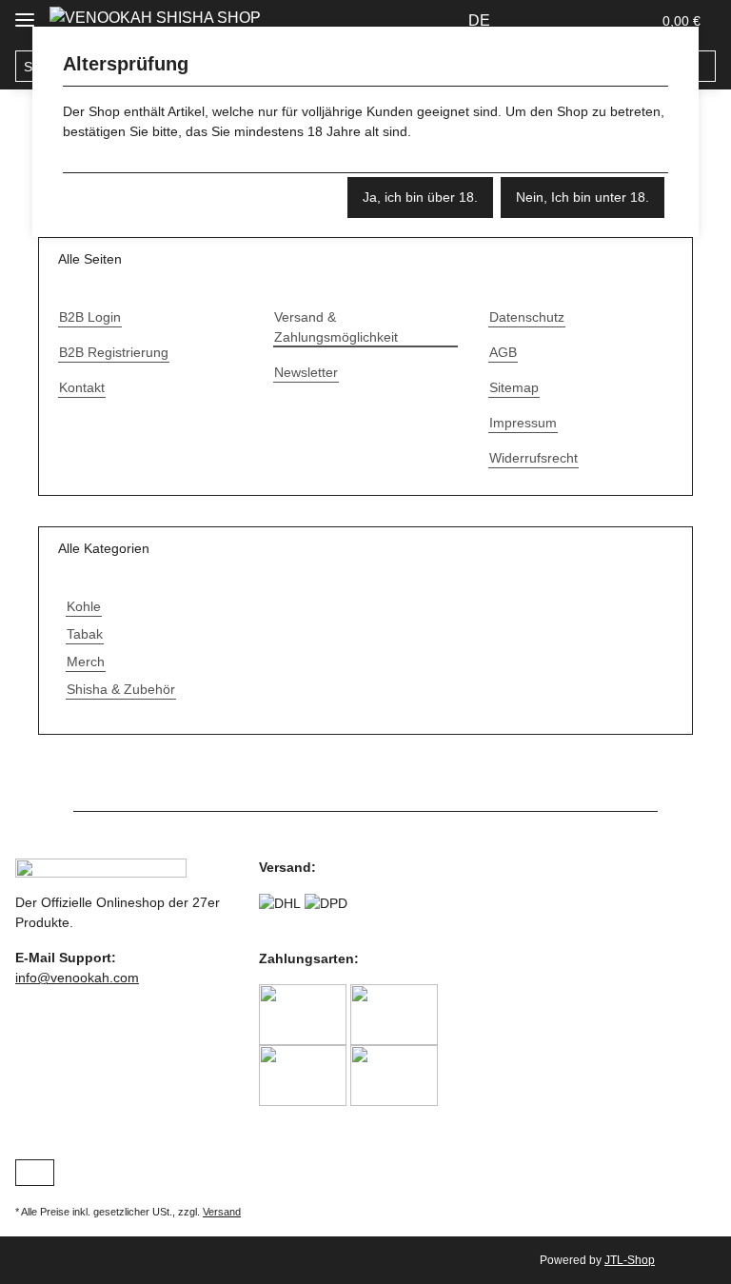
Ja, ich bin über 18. (420, 197)
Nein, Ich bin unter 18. (582, 197)
